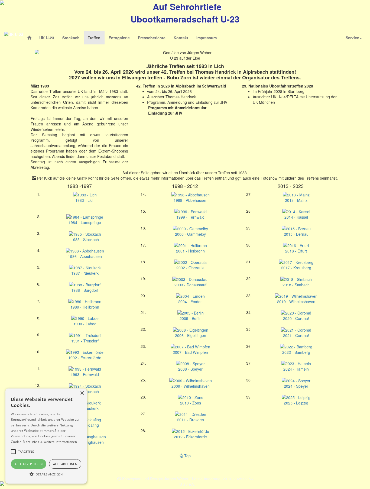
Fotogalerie (119, 37)
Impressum (206, 37)
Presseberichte (151, 37)
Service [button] (352, 37)
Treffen (96, 37)
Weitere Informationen (60, 442)
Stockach (71, 37)
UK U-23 (46, 37)
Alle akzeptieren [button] (29, 464)
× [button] (82, 393)
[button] (46, 474)
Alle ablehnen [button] (65, 464)
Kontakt (181, 37)
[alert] (46, 436)
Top (187, 455)
